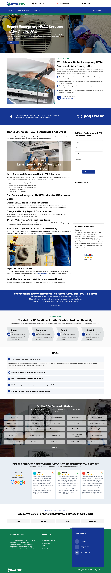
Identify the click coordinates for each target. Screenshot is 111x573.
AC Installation (35, 417)
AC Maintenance (13, 417)
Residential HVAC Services (97, 423)
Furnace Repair (76, 429)
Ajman (68, 521)
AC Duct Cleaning (34, 423)
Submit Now (88, 172)
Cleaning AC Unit (55, 435)
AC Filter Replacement (55, 417)
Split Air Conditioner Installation (76, 435)
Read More (55, 447)
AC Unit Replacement (97, 435)
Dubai (18, 521)
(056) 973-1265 (97, 10)
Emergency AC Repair (35, 429)
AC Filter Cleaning (35, 435)
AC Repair (76, 423)
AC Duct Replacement (14, 441)
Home (10, 10)
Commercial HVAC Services (13, 429)
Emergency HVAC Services (26, 14)
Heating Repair (76, 417)
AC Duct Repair (55, 441)
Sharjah (43, 521)
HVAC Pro (90, 570)
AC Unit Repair (35, 441)
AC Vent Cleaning (13, 435)
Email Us (87, 3)
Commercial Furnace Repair (13, 423)
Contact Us (37, 10)
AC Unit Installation (76, 441)
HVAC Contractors (55, 423)
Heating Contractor (97, 417)
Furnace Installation (55, 429)
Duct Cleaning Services (97, 429)
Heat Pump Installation (97, 441)
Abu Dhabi (14, 14)
